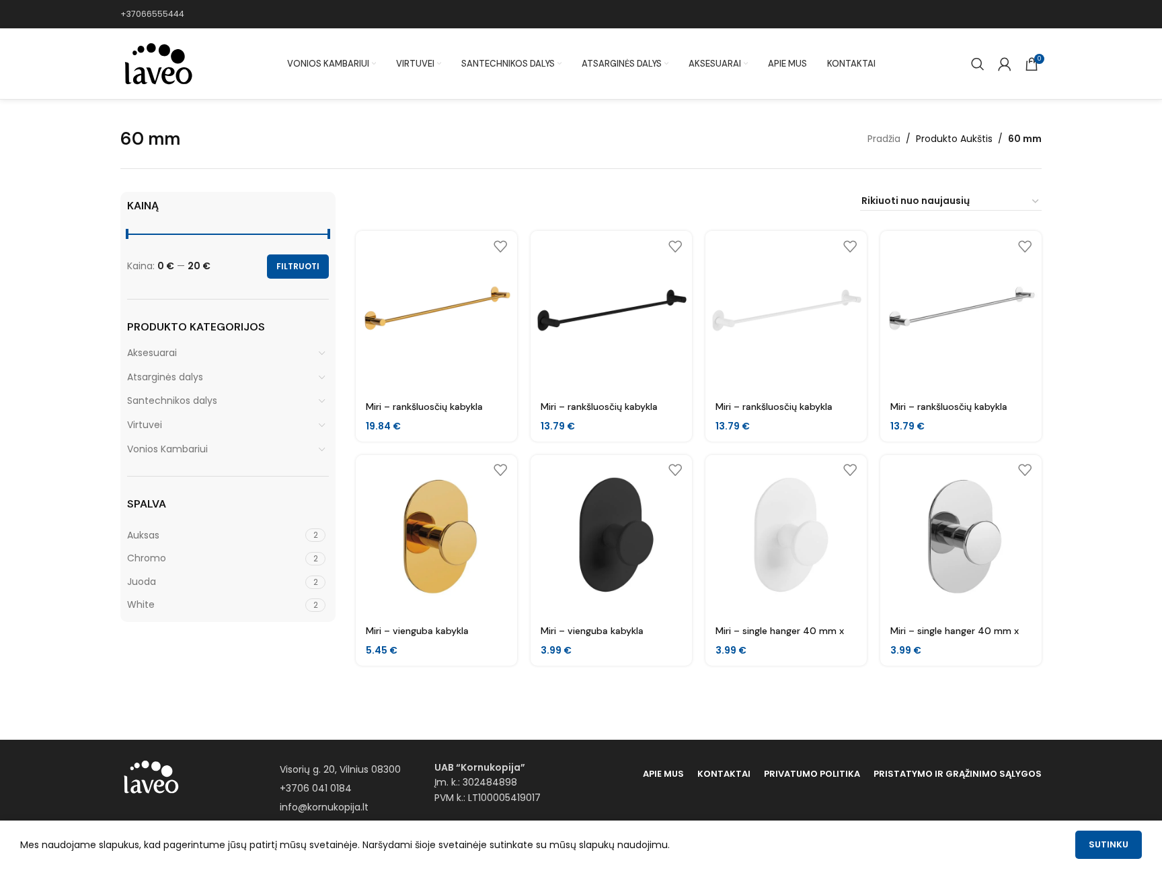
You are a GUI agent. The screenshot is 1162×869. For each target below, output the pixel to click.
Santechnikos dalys (172, 400)
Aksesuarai (152, 352)
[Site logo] (157, 63)
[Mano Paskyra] (1004, 63)
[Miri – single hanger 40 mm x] (786, 536)
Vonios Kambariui (167, 449)
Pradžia (883, 138)
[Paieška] (977, 63)
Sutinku (1108, 844)
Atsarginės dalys (165, 377)
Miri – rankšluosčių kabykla (424, 407)
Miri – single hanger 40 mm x (779, 631)
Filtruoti (297, 266)
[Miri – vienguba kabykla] (436, 536)
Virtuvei (144, 424)
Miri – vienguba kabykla (417, 631)
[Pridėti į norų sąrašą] (500, 246)
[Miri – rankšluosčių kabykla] (436, 311)
